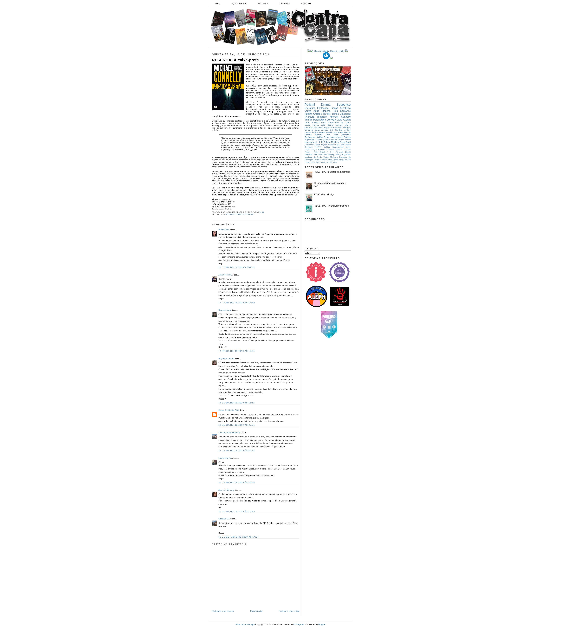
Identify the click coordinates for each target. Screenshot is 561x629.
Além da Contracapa (245, 624)
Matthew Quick (338, 142)
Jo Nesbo (315, 122)
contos (335, 113)
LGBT (324, 122)
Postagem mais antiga (289, 611)
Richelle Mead (321, 139)
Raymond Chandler (332, 127)
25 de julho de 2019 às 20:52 (236, 450)
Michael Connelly (235, 214)
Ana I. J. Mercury (226, 490)
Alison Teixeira (225, 275)
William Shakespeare (333, 147)
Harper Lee (309, 162)
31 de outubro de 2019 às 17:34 (238, 537)
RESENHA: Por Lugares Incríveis (331, 206)
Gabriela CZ (224, 519)
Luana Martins (225, 458)
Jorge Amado (332, 160)
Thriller (326, 113)
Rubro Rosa (224, 229)
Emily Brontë (319, 152)
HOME (218, 3)
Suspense (343, 104)
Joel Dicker (318, 155)
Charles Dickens (343, 150)
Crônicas (308, 152)
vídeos (316, 125)
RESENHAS (263, 3)
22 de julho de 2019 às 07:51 (236, 425)
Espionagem (310, 137)
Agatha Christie (313, 113)
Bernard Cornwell (326, 150)
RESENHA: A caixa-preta (235, 60)
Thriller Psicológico (315, 119)
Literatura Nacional (313, 127)
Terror (307, 122)
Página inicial (256, 611)
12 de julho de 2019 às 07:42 (236, 267)
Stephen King (330, 111)
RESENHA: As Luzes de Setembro (332, 172)
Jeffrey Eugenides (343, 155)
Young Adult (312, 111)
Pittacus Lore (322, 135)
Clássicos (345, 113)
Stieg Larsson (345, 160)
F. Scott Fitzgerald (335, 152)
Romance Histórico (313, 147)
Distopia (331, 119)
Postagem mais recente (223, 611)
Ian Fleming (329, 155)
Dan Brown (338, 132)
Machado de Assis (313, 157)
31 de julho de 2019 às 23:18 (236, 511)
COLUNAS (285, 3)
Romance (345, 111)
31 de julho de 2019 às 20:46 (236, 482)
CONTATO (306, 3)
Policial (250, 214)
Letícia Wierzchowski (322, 132)
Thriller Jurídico (320, 160)
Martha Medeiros (330, 157)
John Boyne (327, 125)
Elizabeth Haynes (319, 145)
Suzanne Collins (336, 139)
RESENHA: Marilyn (324, 194)
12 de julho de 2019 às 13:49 (236, 302)
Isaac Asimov (321, 130)
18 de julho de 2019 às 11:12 (236, 403)
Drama (325, 104)
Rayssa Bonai (224, 310)
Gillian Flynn (323, 137)
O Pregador (298, 624)
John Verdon (345, 145)
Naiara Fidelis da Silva (228, 410)
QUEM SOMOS (239, 3)
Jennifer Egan (334, 145)
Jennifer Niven (331, 162)
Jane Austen (344, 119)
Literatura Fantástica (317, 108)
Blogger (321, 624)
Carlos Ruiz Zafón (336, 122)
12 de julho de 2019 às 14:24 (236, 351)
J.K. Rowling (336, 130)
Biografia (322, 116)
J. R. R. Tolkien (323, 142)
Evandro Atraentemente (229, 432)
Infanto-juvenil (336, 137)
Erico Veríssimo (342, 135)
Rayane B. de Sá (226, 358)
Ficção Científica (341, 108)
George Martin (343, 125)
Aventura (309, 116)
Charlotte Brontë (320, 162)
